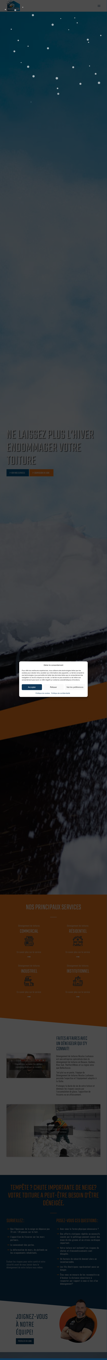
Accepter (32, 687)
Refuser (53, 687)
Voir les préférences (74, 687)
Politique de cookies (43, 693)
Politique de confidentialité (60, 693)
